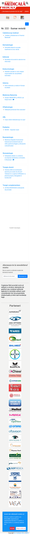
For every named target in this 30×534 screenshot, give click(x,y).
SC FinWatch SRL (19, 533)
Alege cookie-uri (20, 528)
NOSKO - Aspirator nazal (12, 130)
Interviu (5, 83)
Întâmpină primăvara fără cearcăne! (15, 109)
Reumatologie (8, 137)
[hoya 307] (22, 17)
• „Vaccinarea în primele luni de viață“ (12, 11)
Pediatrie (6, 127)
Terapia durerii (8, 167)
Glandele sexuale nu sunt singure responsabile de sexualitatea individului (14, 73)
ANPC (27, 533)
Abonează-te (22, 276)
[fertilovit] (8, 17)
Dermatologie (8, 45)
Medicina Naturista (10, 95)
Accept (12, 528)
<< (27, 24)
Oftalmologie (8, 107)
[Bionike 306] (15, 17)
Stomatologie (8, 153)
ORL (4, 117)
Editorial (6, 57)
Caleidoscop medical (11, 33)
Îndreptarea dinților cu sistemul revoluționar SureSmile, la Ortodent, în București (15, 158)
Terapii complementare (11, 185)
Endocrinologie (8, 69)
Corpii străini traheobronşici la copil (15, 119)
